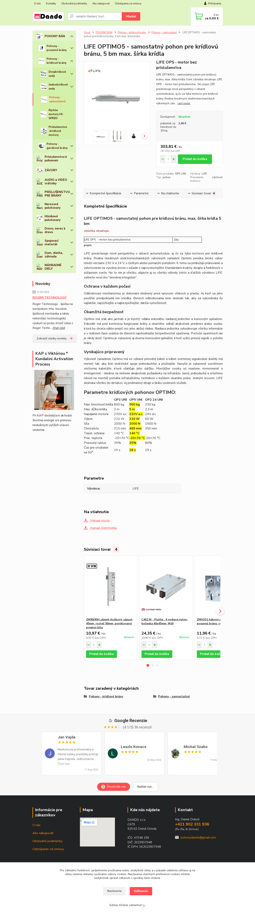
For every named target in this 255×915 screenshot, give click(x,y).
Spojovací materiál (51, 242)
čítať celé (59, 328)
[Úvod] (48, 16)
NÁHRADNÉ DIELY (53, 267)
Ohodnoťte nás (116, 787)
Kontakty (51, 3)
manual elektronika (103, 528)
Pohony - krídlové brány (56, 61)
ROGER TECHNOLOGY (49, 297)
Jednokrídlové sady (58, 86)
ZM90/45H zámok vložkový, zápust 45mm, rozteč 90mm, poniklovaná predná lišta (109, 623)
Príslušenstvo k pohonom (56, 158)
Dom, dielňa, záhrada (54, 254)
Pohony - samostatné (57, 99)
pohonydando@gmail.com (198, 837)
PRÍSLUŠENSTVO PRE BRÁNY (57, 194)
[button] (147, 665)
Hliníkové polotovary (53, 218)
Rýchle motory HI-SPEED (56, 114)
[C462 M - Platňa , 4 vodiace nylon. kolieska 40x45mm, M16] (165, 587)
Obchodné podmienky (74, 3)
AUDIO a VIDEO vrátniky (56, 181)
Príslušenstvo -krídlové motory (58, 131)
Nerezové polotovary (53, 206)
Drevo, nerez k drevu (55, 230)
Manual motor (99, 520)
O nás (37, 3)
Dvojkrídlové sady (57, 74)
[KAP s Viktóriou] (54, 390)
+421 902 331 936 (192, 824)
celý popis (184, 103)
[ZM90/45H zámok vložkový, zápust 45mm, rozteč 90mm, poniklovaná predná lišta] (110, 587)
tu (143, 905)
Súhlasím (141, 891)
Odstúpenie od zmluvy (128, 3)
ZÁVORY (51, 170)
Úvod (87, 32)
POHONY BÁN (55, 36)
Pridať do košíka (195, 159)
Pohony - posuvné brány (57, 48)
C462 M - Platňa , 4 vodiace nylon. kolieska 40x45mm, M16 (164, 621)
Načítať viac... (145, 787)
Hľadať (131, 16)
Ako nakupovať (101, 3)
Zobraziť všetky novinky (52, 338)
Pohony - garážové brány (57, 146)
